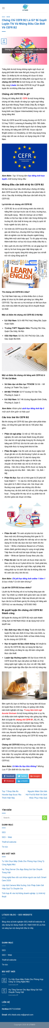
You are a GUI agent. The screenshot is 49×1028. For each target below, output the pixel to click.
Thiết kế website (9, 842)
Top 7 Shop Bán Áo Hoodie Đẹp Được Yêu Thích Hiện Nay (11, 794)
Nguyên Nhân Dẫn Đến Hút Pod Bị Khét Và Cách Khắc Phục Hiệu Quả (36, 794)
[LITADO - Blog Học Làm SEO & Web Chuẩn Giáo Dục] (25, 8)
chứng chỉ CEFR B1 (24, 719)
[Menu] (3, 8)
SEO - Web (6, 17)
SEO (4, 832)
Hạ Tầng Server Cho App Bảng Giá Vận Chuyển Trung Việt (22, 871)
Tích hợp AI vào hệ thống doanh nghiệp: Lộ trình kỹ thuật (23, 895)
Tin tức (5, 847)
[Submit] (44, 817)
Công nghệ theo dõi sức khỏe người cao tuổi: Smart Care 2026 (24, 879)
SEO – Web (7, 837)
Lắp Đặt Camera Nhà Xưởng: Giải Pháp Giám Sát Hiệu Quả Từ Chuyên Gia (23, 887)
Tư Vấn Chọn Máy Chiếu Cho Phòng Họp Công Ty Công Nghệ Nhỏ (23, 863)
